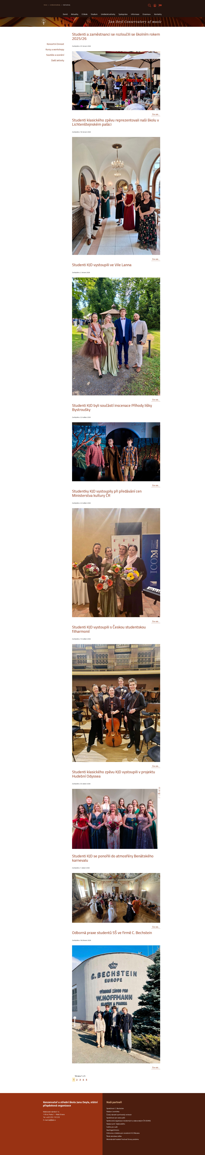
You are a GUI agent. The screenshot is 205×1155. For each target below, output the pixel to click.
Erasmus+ (147, 14)
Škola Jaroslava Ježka (114, 1136)
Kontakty (158, 14)
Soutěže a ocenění (55, 55)
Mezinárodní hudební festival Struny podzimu (122, 1139)
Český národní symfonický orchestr (119, 1114)
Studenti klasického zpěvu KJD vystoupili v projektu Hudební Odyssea (113, 774)
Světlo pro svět (112, 1127)
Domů (65, 14)
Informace (135, 14)
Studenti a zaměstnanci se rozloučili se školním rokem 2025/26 (116, 36)
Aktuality (74, 14)
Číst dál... (155, 114)
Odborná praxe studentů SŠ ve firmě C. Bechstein (112, 932)
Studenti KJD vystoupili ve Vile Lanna (101, 264)
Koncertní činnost (55, 44)
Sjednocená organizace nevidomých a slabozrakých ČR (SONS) (128, 1120)
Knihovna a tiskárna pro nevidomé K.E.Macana (122, 1133)
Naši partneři (114, 1102)
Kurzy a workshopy (55, 49)
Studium (94, 14)
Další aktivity (57, 60)
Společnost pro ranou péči (115, 1117)
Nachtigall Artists (112, 1130)
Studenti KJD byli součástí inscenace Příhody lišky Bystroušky (112, 407)
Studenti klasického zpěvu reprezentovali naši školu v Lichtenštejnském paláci (115, 122)
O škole (84, 14)
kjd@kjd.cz (52, 1120)
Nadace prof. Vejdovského (115, 1123)
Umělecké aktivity (108, 14)
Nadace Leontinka (112, 1111)
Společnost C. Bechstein (115, 1108)
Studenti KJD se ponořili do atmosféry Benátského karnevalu (112, 858)
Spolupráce (123, 14)
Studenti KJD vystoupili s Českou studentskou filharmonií (109, 629)
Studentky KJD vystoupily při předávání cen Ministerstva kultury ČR (107, 493)
